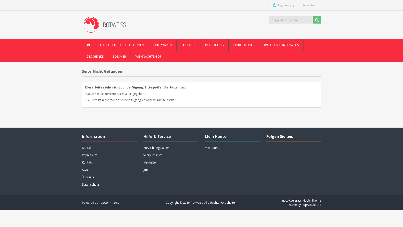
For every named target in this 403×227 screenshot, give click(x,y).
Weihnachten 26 (148, 56)
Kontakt (87, 162)
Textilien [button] (188, 45)
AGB (85, 170)
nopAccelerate (311, 205)
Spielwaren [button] (162, 45)
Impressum (89, 155)
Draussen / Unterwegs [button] (281, 45)
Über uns (88, 177)
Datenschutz (90, 184)
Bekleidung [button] (214, 45)
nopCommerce (109, 203)
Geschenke (94, 56)
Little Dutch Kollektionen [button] (122, 45)
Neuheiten (150, 162)
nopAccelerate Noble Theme (301, 200)
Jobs (146, 170)
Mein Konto (213, 148)
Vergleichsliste (152, 155)
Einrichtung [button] (243, 45)
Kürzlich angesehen (156, 148)
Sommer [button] (119, 56)
